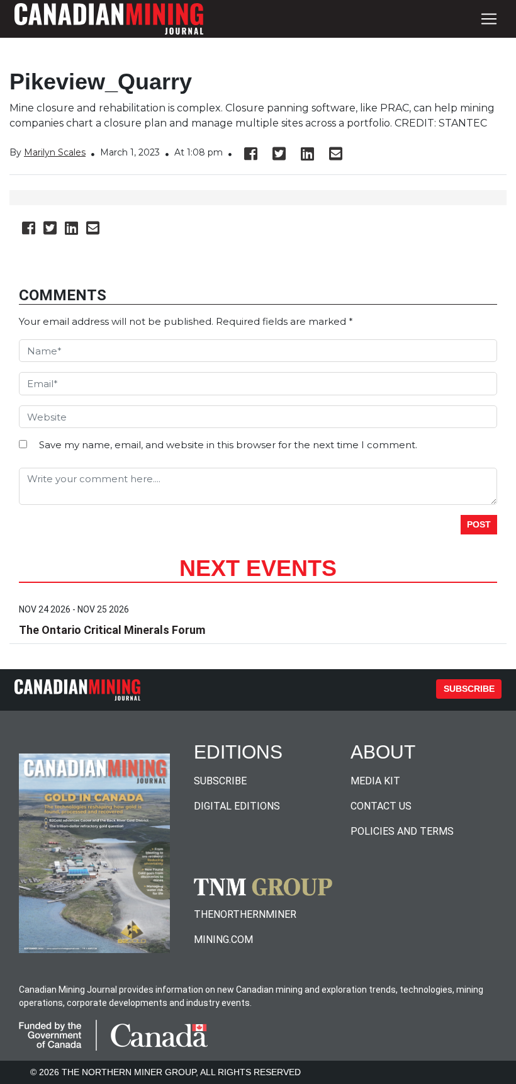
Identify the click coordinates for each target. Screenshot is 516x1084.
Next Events (258, 568)
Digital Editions (237, 806)
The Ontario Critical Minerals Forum (112, 629)
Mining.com (223, 940)
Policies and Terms (402, 831)
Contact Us (381, 806)
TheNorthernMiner (245, 914)
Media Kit (375, 781)
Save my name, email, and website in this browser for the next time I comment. (228, 445)
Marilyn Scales (55, 152)
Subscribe (469, 689)
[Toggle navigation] (489, 19)
